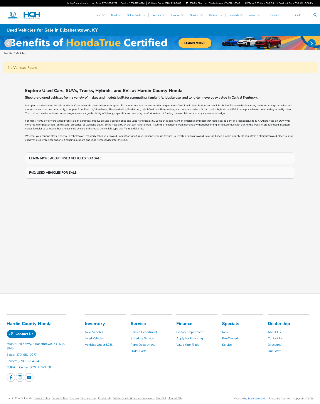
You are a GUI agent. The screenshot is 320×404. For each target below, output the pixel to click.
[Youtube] (29, 377)
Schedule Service (142, 338)
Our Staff (274, 351)
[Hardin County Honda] (26, 15)
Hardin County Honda (19, 398)
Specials (230, 324)
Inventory (95, 324)
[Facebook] (11, 377)
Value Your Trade (187, 345)
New (225, 332)
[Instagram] (20, 377)
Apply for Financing (189, 338)
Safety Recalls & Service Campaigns (134, 398)
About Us (274, 332)
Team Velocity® (257, 398)
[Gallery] (160, 43)
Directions (274, 345)
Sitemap (74, 398)
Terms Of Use (60, 398)
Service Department (144, 332)
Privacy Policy (42, 398)
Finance (184, 324)
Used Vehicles (94, 338)
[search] (315, 15)
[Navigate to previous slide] (3, 43)
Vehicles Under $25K (99, 345)
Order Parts (139, 351)
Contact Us (24, 334)
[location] (187, 3)
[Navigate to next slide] (316, 43)
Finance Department (190, 332)
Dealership (279, 324)
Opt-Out (161, 398)
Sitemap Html (88, 398)
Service (138, 324)
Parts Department (143, 345)
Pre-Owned (230, 338)
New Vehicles (94, 332)
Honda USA (175, 398)
